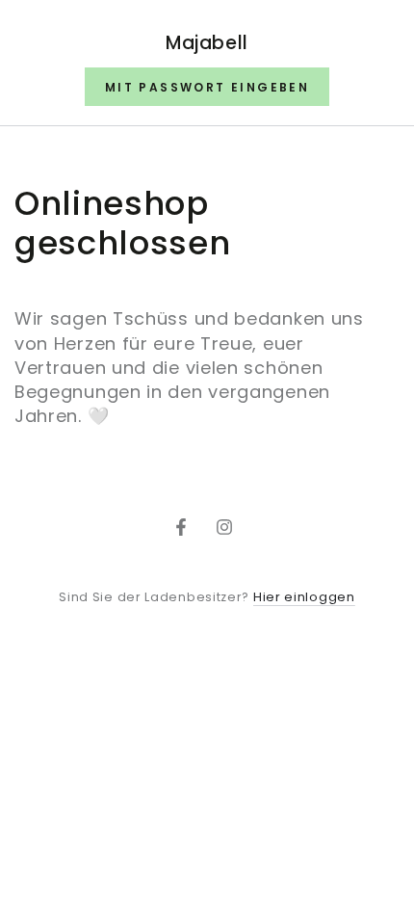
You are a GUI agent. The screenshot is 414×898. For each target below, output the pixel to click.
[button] (207, 86)
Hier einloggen (304, 597)
